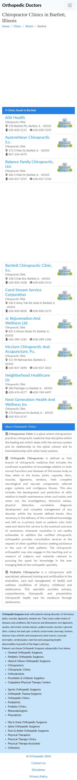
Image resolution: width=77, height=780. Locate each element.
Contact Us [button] (38, 763)
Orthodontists (16, 674)
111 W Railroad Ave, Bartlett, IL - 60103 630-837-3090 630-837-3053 (28, 357)
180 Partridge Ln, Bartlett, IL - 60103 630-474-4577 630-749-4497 (28, 384)
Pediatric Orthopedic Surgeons (26, 657)
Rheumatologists (18, 711)
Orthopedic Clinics (19, 698)
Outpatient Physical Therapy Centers (29, 682)
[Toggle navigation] (70, 5)
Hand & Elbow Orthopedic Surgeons (29, 661)
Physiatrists (14, 715)
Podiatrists (14, 702)
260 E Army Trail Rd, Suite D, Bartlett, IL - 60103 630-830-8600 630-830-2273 (30, 300)
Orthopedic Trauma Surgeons (25, 694)
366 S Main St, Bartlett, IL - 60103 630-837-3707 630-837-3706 (29, 170)
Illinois (29, 26)
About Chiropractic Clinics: (21, 426)
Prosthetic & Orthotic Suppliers (26, 678)
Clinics (17, 26)
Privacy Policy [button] (38, 776)
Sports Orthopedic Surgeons (24, 689)
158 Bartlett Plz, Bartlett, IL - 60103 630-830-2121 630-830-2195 (28, 124)
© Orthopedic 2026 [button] (38, 756)
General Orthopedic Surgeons (25, 652)
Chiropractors (16, 665)
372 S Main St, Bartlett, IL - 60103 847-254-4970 (27, 146)
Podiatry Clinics (17, 706)
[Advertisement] (38, 68)
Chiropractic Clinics (19, 669)
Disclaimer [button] (38, 769)
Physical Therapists (19, 735)
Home (5, 26)
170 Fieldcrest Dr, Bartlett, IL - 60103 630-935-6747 (30, 408)
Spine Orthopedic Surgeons (24, 726)
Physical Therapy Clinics (22, 739)
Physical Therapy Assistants (24, 743)
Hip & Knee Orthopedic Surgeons (27, 722)
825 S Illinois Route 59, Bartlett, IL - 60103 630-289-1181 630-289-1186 (28, 329)
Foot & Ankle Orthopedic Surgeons (28, 731)
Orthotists (14, 748)
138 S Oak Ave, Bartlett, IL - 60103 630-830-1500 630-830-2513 (28, 274)
